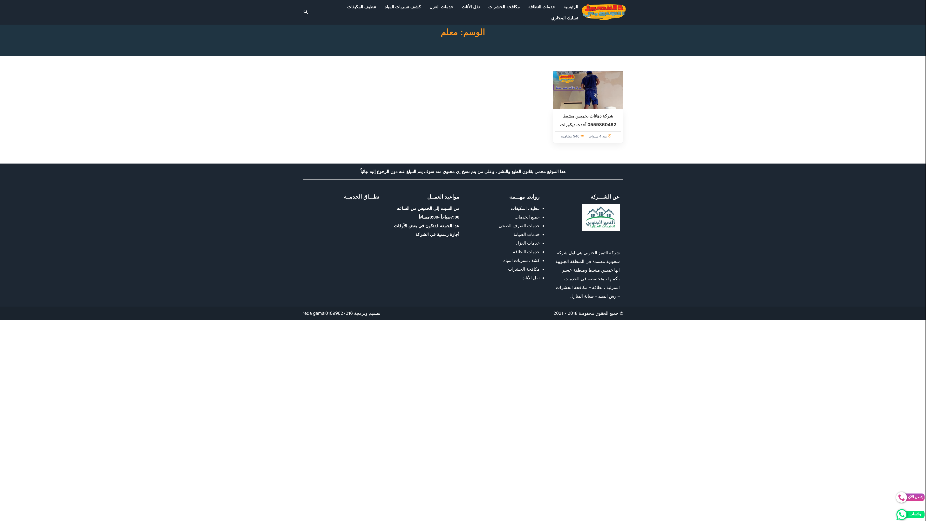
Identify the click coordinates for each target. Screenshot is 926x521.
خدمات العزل (441, 6)
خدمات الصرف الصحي (519, 225)
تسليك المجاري (564, 17)
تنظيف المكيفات (361, 6)
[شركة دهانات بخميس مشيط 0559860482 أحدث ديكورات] (588, 89)
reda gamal (314, 313)
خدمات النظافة (541, 6)
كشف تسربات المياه (403, 6)
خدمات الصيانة (527, 234)
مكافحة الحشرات (504, 6)
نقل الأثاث (471, 6)
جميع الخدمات (527, 216)
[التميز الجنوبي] (604, 12)
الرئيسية (571, 6)
